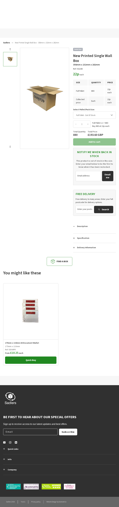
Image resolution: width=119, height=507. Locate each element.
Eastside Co (62, 502)
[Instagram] (10, 442)
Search (105, 209)
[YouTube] (4, 442)
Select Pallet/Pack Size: (84, 109)
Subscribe (68, 432)
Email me (108, 176)
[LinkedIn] (16, 442)
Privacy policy (35, 502)
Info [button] (10, 459)
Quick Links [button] (13, 449)
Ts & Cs (23, 502)
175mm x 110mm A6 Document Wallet (22, 343)
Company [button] (12, 469)
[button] (10, 50)
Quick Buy (31, 360)
